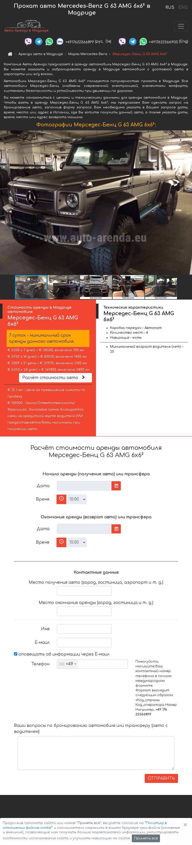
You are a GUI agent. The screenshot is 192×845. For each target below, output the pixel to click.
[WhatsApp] (49, 41)
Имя (45, 629)
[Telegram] (39, 41)
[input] (84, 486)
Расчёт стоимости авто (51, 377)
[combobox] (67, 664)
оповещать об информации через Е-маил (63, 654)
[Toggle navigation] (181, 26)
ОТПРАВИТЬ (161, 778)
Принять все (146, 838)
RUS (170, 7)
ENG (183, 7)
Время (42, 499)
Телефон (41, 664)
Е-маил (42, 642)
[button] (64, 287)
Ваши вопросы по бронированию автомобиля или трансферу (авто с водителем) (91, 728)
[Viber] (28, 41)
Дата (43, 486)
